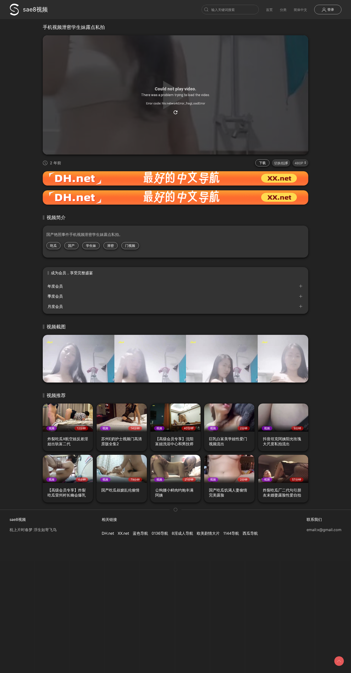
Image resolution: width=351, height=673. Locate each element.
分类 (283, 10)
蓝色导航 (140, 533)
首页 (269, 10)
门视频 (130, 245)
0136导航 (160, 533)
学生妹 (91, 245)
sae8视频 (35, 9)
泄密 (110, 245)
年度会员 (55, 286)
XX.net (123, 533)
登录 (330, 9)
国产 (71, 245)
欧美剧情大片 (208, 533)
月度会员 (55, 306)
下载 (262, 163)
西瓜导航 (250, 533)
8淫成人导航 (182, 533)
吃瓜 (53, 245)
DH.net (108, 533)
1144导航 (231, 533)
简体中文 (300, 10)
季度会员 (55, 296)
